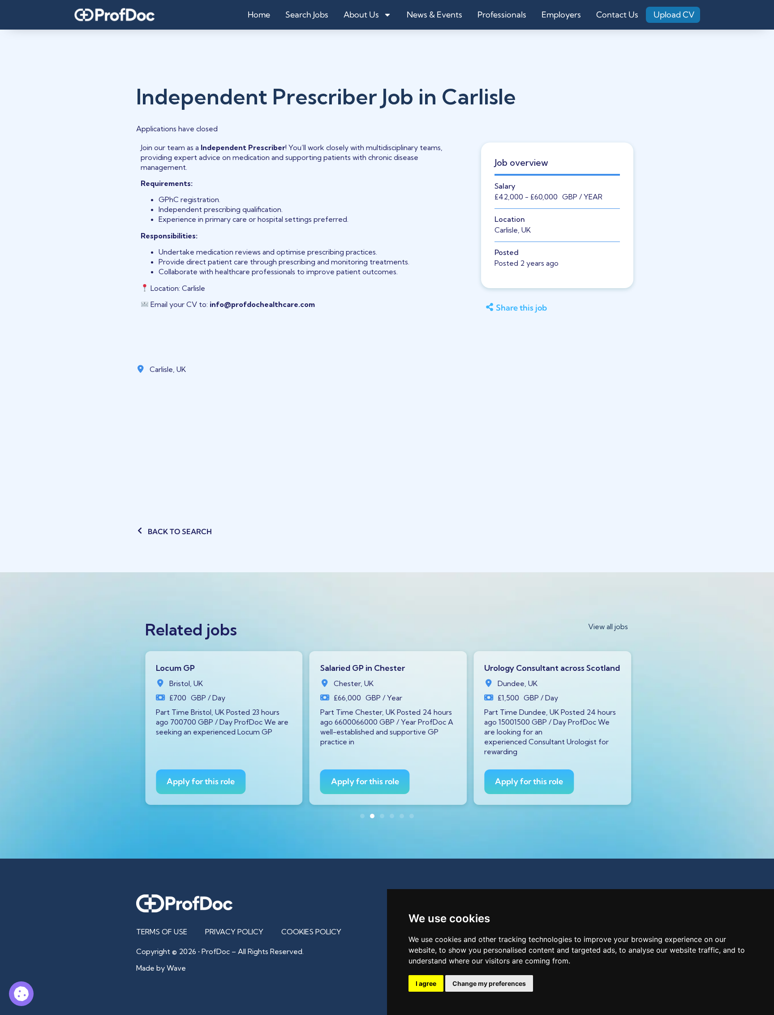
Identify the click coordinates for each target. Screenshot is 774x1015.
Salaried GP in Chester (362, 668)
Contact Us (617, 14)
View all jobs (608, 626)
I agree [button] (426, 983)
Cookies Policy (311, 931)
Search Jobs (306, 14)
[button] (553, 308)
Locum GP (175, 668)
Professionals (501, 14)
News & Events (434, 14)
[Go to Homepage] (114, 14)
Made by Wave (161, 967)
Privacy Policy (234, 931)
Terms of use (161, 931)
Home (259, 14)
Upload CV (674, 14)
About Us (361, 14)
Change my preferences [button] (489, 983)
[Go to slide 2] (372, 816)
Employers (561, 14)
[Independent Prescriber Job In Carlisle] (21, 993)
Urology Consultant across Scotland (552, 668)
